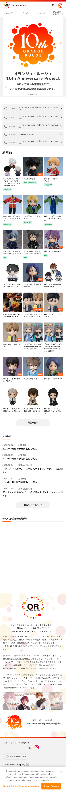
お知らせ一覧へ (31, 505)
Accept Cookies (51, 786)
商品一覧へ (33, 422)
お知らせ (41, 13)
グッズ (24, 13)
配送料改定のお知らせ (21, 134)
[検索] (46, 5)
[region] (33, 779)
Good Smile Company (14, 764)
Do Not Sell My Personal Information (21, 786)
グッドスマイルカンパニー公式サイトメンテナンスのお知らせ (33, 109)
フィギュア (8, 13)
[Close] (61, 771)
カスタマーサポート (18, 756)
